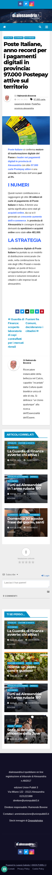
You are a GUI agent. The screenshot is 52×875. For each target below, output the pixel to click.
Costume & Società (26, 443)
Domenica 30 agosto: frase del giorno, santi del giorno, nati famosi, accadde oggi (25, 524)
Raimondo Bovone (26, 95)
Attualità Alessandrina (18, 477)
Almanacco (12, 515)
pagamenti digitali (22, 104)
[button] (40, 27)
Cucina (29, 663)
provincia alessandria (24, 108)
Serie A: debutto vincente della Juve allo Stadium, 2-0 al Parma (23, 735)
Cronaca (34, 477)
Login (46, 575)
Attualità (8, 37)
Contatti (11, 869)
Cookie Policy (38, 869)
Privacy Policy (23, 869)
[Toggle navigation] (46, 27)
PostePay (36, 104)
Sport (18, 726)
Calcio (11, 726)
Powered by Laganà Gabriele (18, 865)
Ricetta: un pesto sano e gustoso (21, 669)
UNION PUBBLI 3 (38, 865)
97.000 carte (39, 99)
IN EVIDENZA (29, 37)
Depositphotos (35, 820)
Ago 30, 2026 (16, 640)
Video (36, 663)
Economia (19, 37)
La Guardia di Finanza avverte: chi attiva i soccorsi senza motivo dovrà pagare (25, 456)
